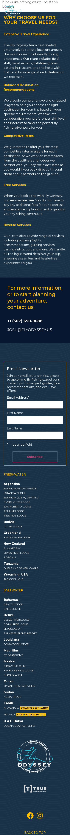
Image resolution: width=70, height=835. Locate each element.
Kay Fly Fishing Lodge (18, 670)
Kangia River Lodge (17, 537)
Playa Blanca (13, 674)
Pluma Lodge (13, 526)
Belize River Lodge (16, 619)
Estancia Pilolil (14, 492)
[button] (27, 8)
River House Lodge (17, 502)
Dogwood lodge (16, 644)
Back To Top (35, 832)
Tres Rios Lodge (15, 515)
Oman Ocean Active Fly (19, 685)
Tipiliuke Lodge (14, 511)
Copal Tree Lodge (16, 624)
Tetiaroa (24, 714)
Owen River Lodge (16, 552)
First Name (15, 413)
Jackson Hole (13, 579)
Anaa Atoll (26, 707)
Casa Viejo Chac (15, 665)
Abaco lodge (13, 604)
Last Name (15, 428)
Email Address (18, 397)
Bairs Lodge (12, 608)
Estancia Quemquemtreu (21, 497)
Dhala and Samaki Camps (21, 568)
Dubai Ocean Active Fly (19, 725)
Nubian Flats (12, 696)
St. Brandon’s (13, 655)
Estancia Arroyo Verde (20, 488)
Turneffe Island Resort (20, 633)
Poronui (10, 557)
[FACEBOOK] (30, 815)
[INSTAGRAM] (39, 815)
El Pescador (12, 628)
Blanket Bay (12, 548)
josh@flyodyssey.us (29, 330)
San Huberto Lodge (17, 506)
